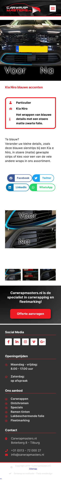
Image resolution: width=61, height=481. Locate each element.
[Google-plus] (42, 341)
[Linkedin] (17, 341)
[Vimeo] (33, 341)
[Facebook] (8, 341)
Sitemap (33, 468)
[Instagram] (25, 341)
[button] (53, 8)
